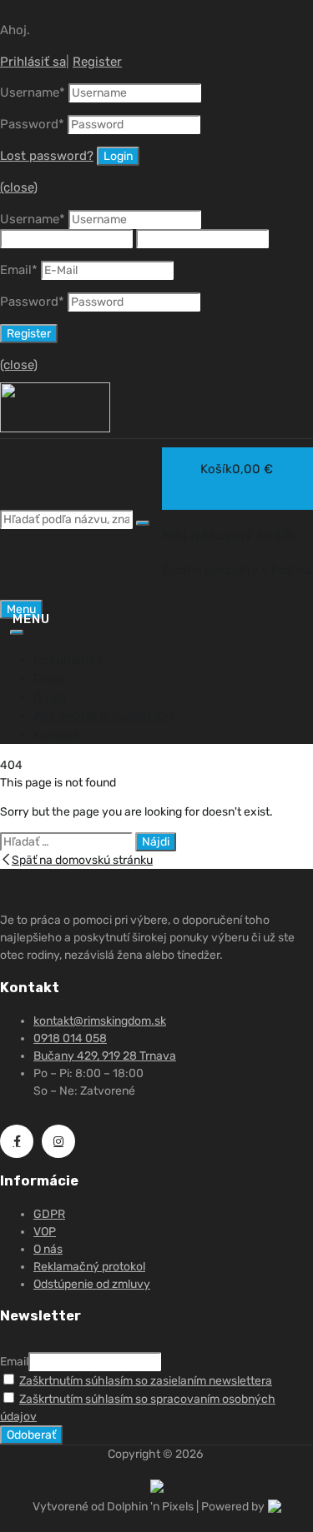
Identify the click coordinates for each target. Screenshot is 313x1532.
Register (97, 61)
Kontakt (56, 734)
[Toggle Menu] (16, 632)
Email (19, 269)
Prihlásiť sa (33, 61)
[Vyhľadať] (142, 523)
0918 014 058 (70, 1038)
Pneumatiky (68, 659)
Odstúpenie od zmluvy (91, 1284)
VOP (44, 1232)
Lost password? (46, 155)
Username (32, 92)
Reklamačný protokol (89, 1267)
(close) (19, 187)
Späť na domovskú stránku (82, 860)
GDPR (49, 1214)
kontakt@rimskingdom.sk (99, 1021)
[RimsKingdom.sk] (55, 428)
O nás (49, 697)
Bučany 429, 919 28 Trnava (104, 1056)
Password (32, 124)
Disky (49, 678)
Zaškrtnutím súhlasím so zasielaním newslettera (145, 1381)
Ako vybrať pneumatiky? (104, 715)
